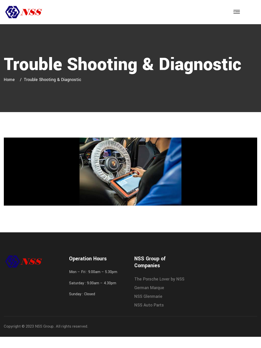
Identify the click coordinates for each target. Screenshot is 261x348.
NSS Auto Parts (149, 305)
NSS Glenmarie (148, 296)
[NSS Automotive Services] (23, 12)
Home (10, 80)
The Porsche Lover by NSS (159, 279)
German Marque (149, 288)
